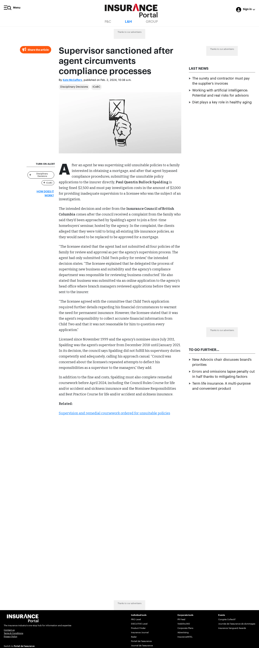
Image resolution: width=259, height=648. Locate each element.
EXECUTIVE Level (139, 624)
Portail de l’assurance (24, 646)
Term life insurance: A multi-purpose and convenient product (221, 386)
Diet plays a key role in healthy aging (222, 102)
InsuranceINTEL (185, 637)
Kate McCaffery (72, 80)
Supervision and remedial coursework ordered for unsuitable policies (114, 413)
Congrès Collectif (226, 619)
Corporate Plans (185, 628)
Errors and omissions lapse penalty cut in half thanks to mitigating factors (223, 374)
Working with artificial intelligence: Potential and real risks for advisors (220, 93)
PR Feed (181, 619)
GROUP (152, 21)
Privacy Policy (10, 637)
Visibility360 (183, 624)
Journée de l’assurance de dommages (236, 624)
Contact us (9, 630)
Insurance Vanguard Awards (232, 628)
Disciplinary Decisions (74, 87)
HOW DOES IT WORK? (45, 193)
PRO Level (136, 619)
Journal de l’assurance (142, 646)
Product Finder (138, 628)
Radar (134, 637)
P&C (108, 21)
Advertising (183, 633)
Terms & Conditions (13, 633)
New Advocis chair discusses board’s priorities (222, 362)
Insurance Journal (140, 633)
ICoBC (96, 87)
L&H (128, 21)
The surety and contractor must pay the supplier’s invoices (221, 81)
